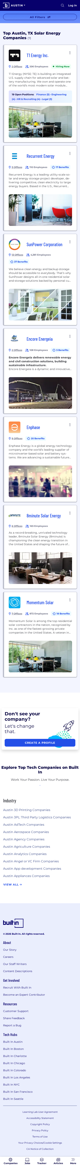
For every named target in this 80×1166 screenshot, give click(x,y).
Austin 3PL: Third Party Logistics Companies (37, 817)
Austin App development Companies (32, 868)
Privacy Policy (40, 1130)
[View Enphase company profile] (40, 459)
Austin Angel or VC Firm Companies (31, 861)
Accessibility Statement (40, 1118)
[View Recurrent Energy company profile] (40, 188)
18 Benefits (63, 613)
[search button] (62, 5)
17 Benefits (62, 167)
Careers (8, 957)
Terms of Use (40, 1136)
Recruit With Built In (17, 987)
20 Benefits (37, 438)
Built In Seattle (13, 1099)
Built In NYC (11, 1084)
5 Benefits (62, 350)
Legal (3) (47, 99)
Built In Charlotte (15, 1056)
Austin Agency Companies (23, 839)
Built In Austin (13, 1041)
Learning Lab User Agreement (40, 1111)
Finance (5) (43, 94)
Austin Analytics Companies (25, 854)
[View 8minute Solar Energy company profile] (40, 547)
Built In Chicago (14, 1063)
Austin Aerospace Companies (26, 832)
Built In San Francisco (18, 1091)
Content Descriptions (17, 971)
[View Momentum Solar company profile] (40, 634)
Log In (72, 5)
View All (11, 884)
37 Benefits (21, 261)
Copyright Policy (40, 1124)
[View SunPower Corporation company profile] (40, 279)
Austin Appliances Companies (26, 876)
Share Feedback (14, 1018)
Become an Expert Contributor (24, 994)
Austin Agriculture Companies (26, 846)
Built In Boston (13, 1049)
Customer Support (16, 1011)
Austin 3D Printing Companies (26, 810)
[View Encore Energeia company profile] (40, 371)
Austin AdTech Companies (23, 824)
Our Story (10, 949)
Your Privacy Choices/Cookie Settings (40, 1142)
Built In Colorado (14, 1070)
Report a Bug (12, 1025)
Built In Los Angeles (16, 1077)
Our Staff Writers (15, 964)
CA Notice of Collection (40, 1148)
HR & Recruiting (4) (29, 99)
